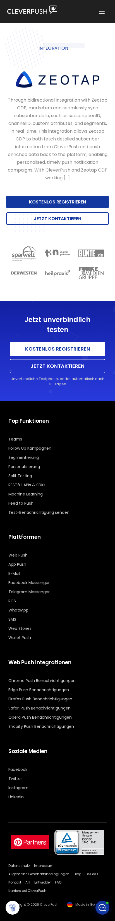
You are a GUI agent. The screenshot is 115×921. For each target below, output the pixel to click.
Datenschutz (19, 865)
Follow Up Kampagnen (29, 448)
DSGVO (92, 874)
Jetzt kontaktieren (57, 218)
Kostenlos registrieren (57, 202)
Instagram (18, 788)
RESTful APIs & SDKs (26, 485)
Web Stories (20, 628)
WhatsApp (18, 610)
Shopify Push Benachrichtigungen (41, 726)
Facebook (17, 769)
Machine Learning (25, 494)
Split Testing (20, 476)
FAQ (58, 882)
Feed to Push (20, 503)
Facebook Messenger (29, 582)
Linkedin (16, 797)
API (27, 882)
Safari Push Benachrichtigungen (39, 708)
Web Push (18, 555)
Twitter (15, 778)
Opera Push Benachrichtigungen (40, 717)
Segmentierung (23, 457)
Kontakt (14, 882)
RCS (12, 601)
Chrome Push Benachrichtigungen (42, 680)
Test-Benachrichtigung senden (39, 512)
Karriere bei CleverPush (27, 890)
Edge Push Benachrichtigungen (38, 690)
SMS (12, 619)
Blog (78, 874)
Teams (15, 439)
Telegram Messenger (29, 592)
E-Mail (14, 573)
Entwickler (42, 882)
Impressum (44, 865)
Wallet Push (19, 637)
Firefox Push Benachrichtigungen (40, 699)
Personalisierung (24, 466)
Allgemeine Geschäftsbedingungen (39, 874)
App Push (17, 564)
